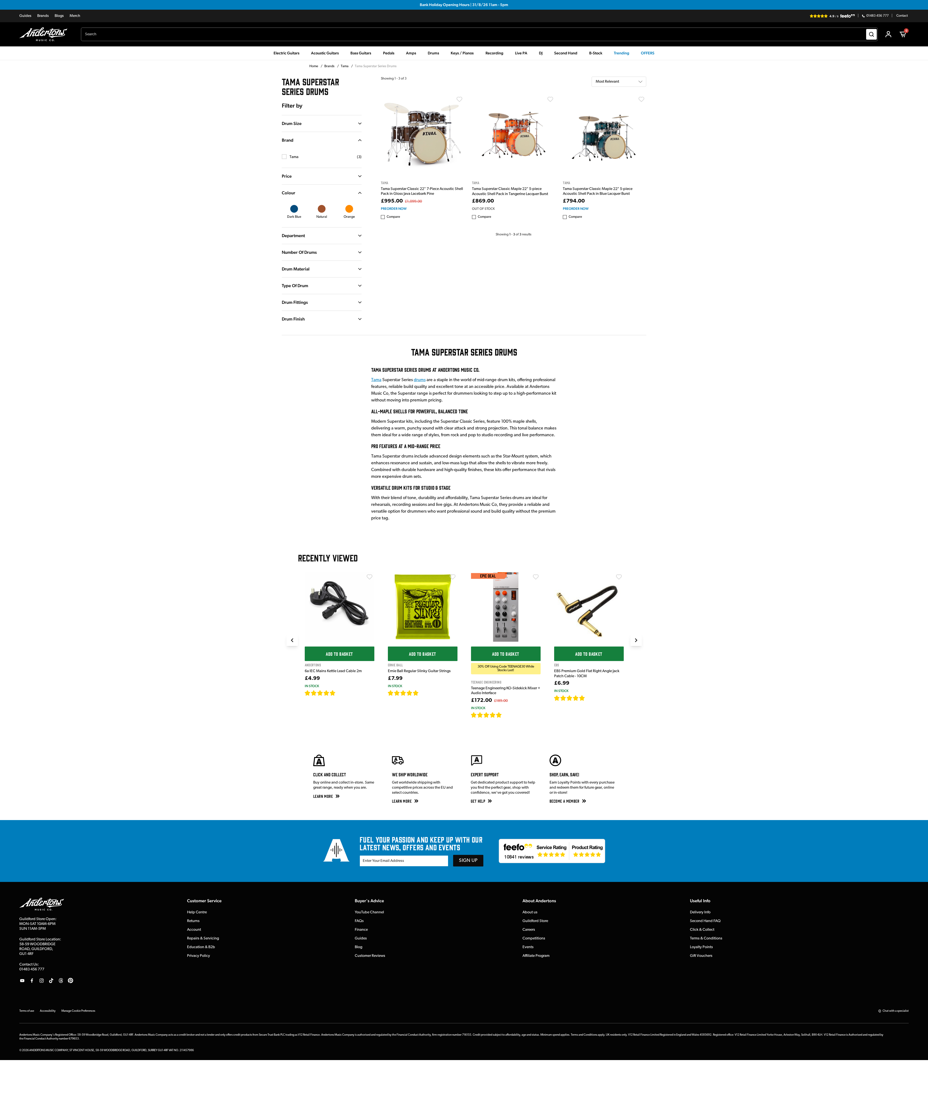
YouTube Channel (369, 912)
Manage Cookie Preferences (78, 1011)
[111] (590, 698)
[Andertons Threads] (61, 980)
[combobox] (479, 34)
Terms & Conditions (706, 938)
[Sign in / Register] (888, 34)
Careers (528, 930)
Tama (345, 66)
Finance (361, 930)
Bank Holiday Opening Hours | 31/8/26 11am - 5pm (464, 4)
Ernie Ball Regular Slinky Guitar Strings (419, 671)
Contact (902, 16)
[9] (505, 715)
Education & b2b (201, 947)
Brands (43, 16)
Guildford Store (535, 921)
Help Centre (197, 912)
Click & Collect (702, 930)
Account (194, 930)
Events (528, 947)
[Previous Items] (292, 640)
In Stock (312, 686)
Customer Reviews (370, 956)
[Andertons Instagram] (41, 980)
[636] (341, 693)
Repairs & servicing (203, 938)
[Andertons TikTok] (51, 980)
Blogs (59, 16)
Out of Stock (483, 209)
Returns (193, 921)
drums (420, 380)
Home (314, 66)
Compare (393, 217)
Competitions (533, 938)
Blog (358, 947)
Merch (75, 16)
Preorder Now (393, 209)
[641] (424, 693)
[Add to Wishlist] (459, 99)
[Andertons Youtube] (22, 980)
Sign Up (468, 860)
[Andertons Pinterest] (70, 980)
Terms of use (26, 1011)
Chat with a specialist (896, 1011)
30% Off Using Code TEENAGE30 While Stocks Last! (506, 668)
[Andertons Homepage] (45, 34)
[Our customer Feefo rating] (552, 851)
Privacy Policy (198, 956)
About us (529, 912)
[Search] (871, 34)
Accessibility (48, 1011)
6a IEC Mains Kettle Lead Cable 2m (333, 671)
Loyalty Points (701, 947)
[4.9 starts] (486, 715)
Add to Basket (339, 653)
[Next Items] (636, 640)
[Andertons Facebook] (32, 980)
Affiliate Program (536, 956)
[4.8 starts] (403, 693)
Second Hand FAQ (705, 921)
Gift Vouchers (701, 956)
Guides (25, 16)
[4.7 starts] (320, 693)
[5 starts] (569, 698)
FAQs (359, 921)
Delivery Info (700, 912)
